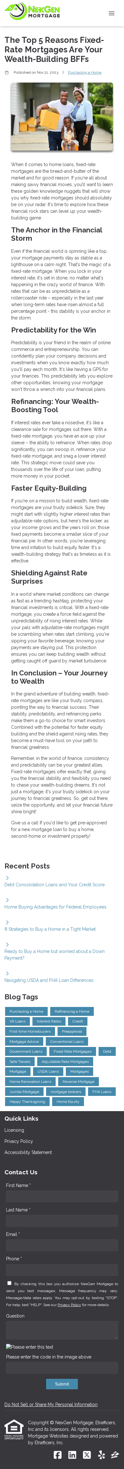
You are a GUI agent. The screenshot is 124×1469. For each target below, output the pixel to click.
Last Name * (18, 1209)
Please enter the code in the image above (48, 1356)
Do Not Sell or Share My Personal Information (51, 1404)
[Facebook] (57, 1455)
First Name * (18, 1185)
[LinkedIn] (72, 1455)
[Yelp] (101, 1455)
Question (15, 1315)
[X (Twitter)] (87, 1455)
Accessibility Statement (28, 1152)
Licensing (14, 1130)
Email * (13, 1234)
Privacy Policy (18, 1141)
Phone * (14, 1258)
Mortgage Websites (49, 1436)
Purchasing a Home (84, 72)
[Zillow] (115, 1455)
